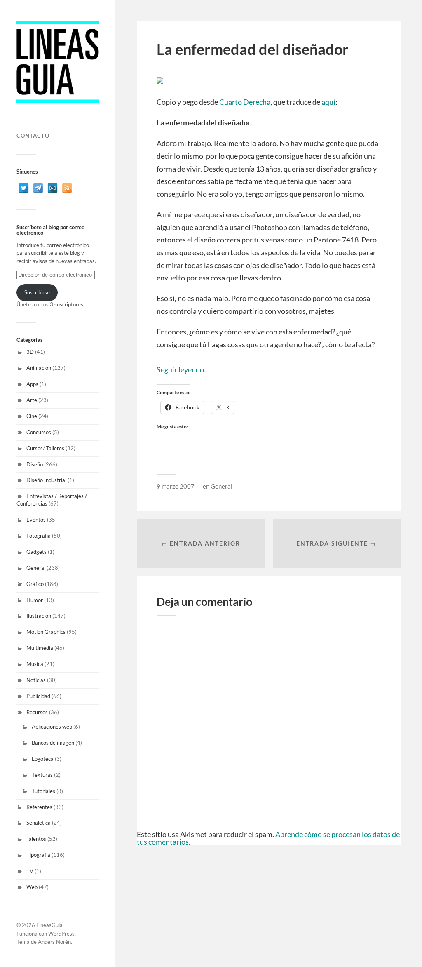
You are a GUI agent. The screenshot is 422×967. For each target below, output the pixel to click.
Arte (31, 400)
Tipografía (38, 855)
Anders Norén (54, 942)
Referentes (39, 807)
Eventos (36, 519)
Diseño (34, 464)
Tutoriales (43, 791)
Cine (31, 416)
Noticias (36, 680)
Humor (34, 600)
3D (30, 351)
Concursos (38, 432)
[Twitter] (24, 188)
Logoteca (43, 758)
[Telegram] (38, 188)
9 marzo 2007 (176, 486)
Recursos (37, 712)
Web (32, 887)
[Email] (52, 188)
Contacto (32, 135)
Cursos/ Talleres (45, 448)
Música (34, 664)
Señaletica (38, 822)
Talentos (36, 838)
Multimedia (39, 648)
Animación (38, 368)
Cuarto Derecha (244, 101)
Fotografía (38, 535)
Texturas (42, 775)
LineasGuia (49, 925)
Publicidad (38, 696)
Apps (32, 384)
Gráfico (35, 584)
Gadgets (36, 551)
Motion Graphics (46, 631)
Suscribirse (37, 292)
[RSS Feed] (67, 188)
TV (29, 871)
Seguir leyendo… (183, 369)
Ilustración (38, 615)
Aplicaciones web (52, 726)
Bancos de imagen (53, 742)
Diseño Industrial (46, 480)
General (35, 568)
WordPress (61, 933)
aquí (328, 101)
